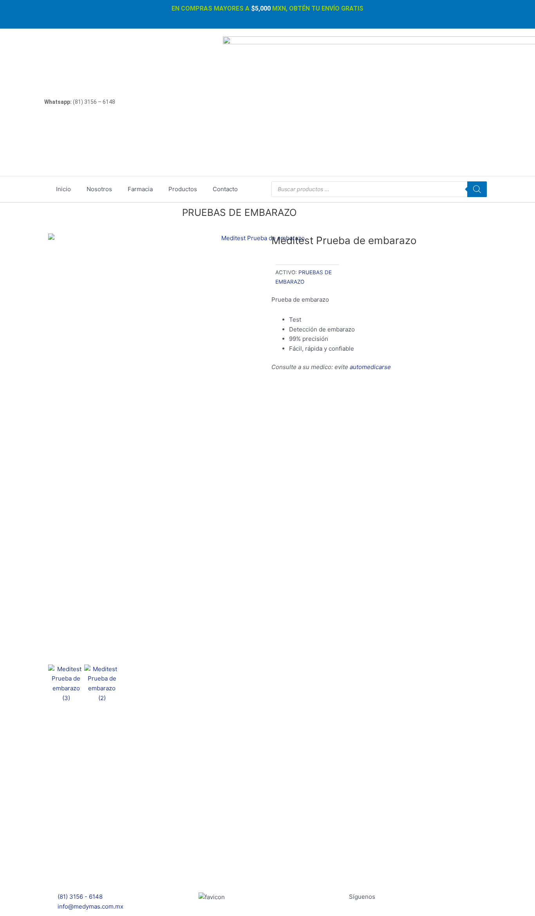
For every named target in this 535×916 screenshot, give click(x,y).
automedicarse (370, 367)
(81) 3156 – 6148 (79, 102)
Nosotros (99, 189)
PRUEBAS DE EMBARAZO (239, 212)
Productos (182, 189)
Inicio (63, 189)
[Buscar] (477, 189)
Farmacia (140, 189)
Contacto (225, 189)
